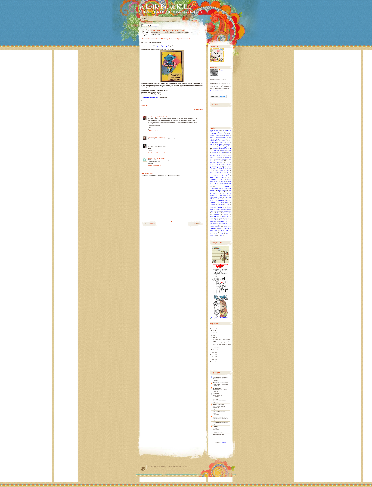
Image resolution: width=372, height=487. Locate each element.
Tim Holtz (222, 225)
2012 (213, 361)
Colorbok (215, 148)
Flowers (218, 164)
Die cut (218, 155)
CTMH (222, 152)
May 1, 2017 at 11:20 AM (159, 137)
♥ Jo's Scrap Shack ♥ (153, 131)
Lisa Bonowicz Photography (220, 377)
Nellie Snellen (223, 195)
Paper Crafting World (218, 434)
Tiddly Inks (216, 393)
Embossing (223, 159)
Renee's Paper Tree (218, 404)
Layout (211, 186)
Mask (230, 190)
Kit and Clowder (217, 388)
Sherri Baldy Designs (226, 211)
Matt (169, 466)
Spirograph (226, 214)
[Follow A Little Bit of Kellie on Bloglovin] (218, 97)
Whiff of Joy (222, 232)
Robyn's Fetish (213, 205)
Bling (230, 140)
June (214, 333)
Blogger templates (174, 466)
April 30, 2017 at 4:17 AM (161, 117)
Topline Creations (215, 226)
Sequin (211, 211)
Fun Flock (226, 166)
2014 (213, 357)
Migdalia (150, 158)
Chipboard (228, 144)
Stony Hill (215, 426)
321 (224, 130)
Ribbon (227, 204)
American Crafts (223, 133)
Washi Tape (224, 230)
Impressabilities (213, 175)
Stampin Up (225, 216)
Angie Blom (219, 135)
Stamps (211, 218)
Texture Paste (213, 221)
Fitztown (212, 164)
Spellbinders (216, 214)
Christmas (214, 146)
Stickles (217, 219)
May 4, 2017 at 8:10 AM (159, 158)
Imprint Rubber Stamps (224, 175)
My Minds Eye (214, 193)
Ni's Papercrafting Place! (220, 417)
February (215, 347)
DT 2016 (220, 157)
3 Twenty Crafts (215, 130)
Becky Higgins (217, 139)
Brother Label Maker (224, 142)
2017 (213, 328)
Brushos (212, 144)
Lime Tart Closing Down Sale (219, 400)
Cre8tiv (229, 150)
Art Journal (226, 135)
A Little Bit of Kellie (165, 6)
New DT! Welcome (217, 395)
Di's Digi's (212, 155)
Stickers (211, 219)
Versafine (220, 228)
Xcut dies (220, 235)
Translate (154, 27)
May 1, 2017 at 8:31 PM (161, 145)
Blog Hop (214, 142)
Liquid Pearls (215, 188)
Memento (221, 192)
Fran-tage (229, 164)
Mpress (227, 192)
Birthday (225, 140)
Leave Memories (218, 186)
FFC (183, 32)
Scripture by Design (225, 209)
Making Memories (222, 190)
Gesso (227, 170)
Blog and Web (183, 466)
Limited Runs (227, 186)
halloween (219, 174)
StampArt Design (214, 216)
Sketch (219, 212)
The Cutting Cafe (222, 221)
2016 (213, 352)
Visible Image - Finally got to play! (220, 418)
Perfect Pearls (221, 200)
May (214, 335)
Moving (214, 413)
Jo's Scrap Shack (184, 38)
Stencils (227, 218)
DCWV (227, 152)
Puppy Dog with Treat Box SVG (220, 384)
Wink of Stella (219, 233)
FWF (216, 170)
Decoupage (222, 153)
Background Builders (221, 137)
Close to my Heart (225, 146)
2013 (213, 359)
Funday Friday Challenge (220, 168)
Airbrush (227, 132)
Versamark (226, 228)
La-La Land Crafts (224, 185)
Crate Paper (216, 150)
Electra (217, 159)
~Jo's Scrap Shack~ (218, 432)
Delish (228, 153)
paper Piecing (218, 198)
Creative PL (215, 152)
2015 (213, 354)
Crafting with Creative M (154, 165)
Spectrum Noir (227, 213)
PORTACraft (212, 204)
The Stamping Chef (222, 223)
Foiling (223, 164)
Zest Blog (215, 399)
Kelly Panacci (222, 179)
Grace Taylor (212, 174)
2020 (213, 326)
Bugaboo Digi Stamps (162, 46)
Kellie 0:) (222, 70)
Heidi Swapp (226, 174)
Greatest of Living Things (219, 378)
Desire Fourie (151, 145)
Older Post (152, 223)
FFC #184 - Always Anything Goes (222, 342)
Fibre (228, 160)
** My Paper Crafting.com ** (220, 382)
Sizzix (213, 212)
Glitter (211, 172)
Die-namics (225, 155)
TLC (228, 225)
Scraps (217, 209)
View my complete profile (216, 91)
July (214, 330)
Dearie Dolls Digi (213, 153)
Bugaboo (172, 32)
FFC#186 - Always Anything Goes (221, 339)
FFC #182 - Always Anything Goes (222, 344)
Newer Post (197, 223)
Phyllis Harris (224, 202)
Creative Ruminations (219, 411)
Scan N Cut (221, 207)
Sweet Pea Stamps (225, 219)
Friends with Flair (217, 166)
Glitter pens (226, 172)
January (215, 349)
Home (144, 18)
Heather (150, 137)
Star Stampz (219, 218)
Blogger (224, 442)
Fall (217, 160)
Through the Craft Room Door (149, 97)
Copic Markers (178, 32)
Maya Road (214, 192)
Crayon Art (223, 150)
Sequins (217, 211)
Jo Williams (151, 117)
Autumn (211, 137)
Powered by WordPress (143, 468)
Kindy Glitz (223, 181)
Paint (221, 197)
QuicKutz (220, 204)
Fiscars (227, 162)
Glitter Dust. (218, 172)
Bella (224, 139)
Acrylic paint (220, 132)
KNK (215, 183)
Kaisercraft (212, 179)
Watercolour (213, 232)
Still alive (215, 428)
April (214, 337)
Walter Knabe (213, 230)
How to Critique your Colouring (220, 389)
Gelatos (221, 170)
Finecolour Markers (216, 162)
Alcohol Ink (213, 133)
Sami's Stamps (222, 205)
